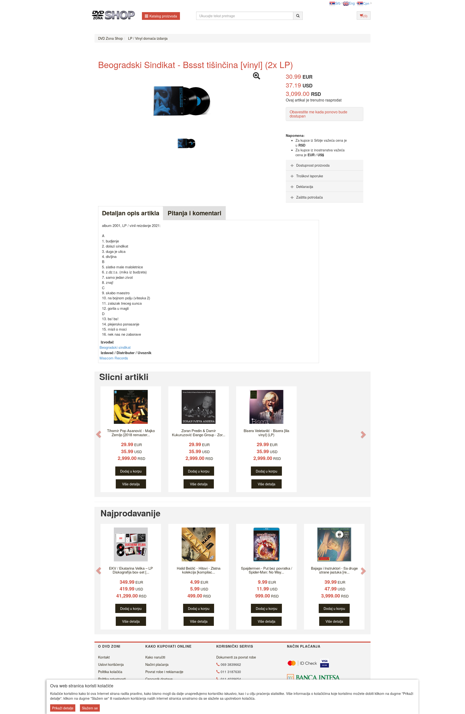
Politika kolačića (110, 671)
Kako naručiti (155, 657)
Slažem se (90, 708)
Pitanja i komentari (194, 213)
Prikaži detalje (62, 708)
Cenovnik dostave (159, 678)
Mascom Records (114, 357)
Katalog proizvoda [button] (163, 16)
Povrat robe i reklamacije (164, 671)
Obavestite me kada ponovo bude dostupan (318, 114)
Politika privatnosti (112, 678)
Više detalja (131, 483)
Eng (352, 3)
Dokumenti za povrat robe (236, 657)
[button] (98, 434)
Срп (366, 3)
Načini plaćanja (157, 664)
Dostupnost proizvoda (313, 165)
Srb (338, 3)
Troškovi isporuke (309, 175)
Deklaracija (304, 186)
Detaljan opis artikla (130, 213)
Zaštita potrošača (309, 197)
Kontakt (104, 657)
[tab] (324, 165)
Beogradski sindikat (115, 347)
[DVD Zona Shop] (112, 16)
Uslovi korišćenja (111, 664)
